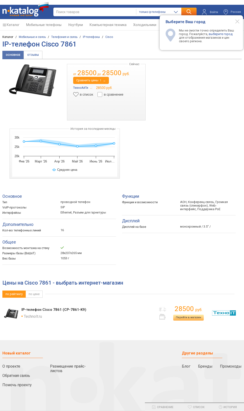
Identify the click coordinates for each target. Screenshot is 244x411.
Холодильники (144, 25)
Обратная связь (16, 375)
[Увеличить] (32, 80)
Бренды (205, 366)
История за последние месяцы (93, 128)
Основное (13, 55)
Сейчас (134, 64)
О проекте (11, 366)
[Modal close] (235, 21)
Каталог (13, 25)
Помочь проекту (17, 385)
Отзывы (33, 55)
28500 (188, 309)
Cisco (109, 37)
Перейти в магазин (188, 317)
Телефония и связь (64, 37)
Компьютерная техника (108, 25)
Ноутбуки (75, 25)
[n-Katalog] (25, 9)
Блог (186, 366)
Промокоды (231, 366)
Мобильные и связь (32, 37)
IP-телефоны (91, 37)
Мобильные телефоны (43, 25)
